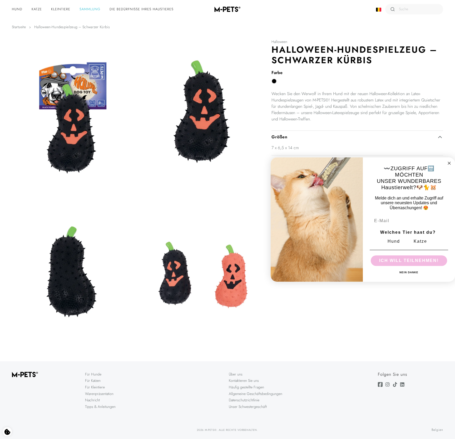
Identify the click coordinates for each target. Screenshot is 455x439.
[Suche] (392, 9)
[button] (18, 9)
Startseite (19, 27)
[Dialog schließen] (449, 163)
